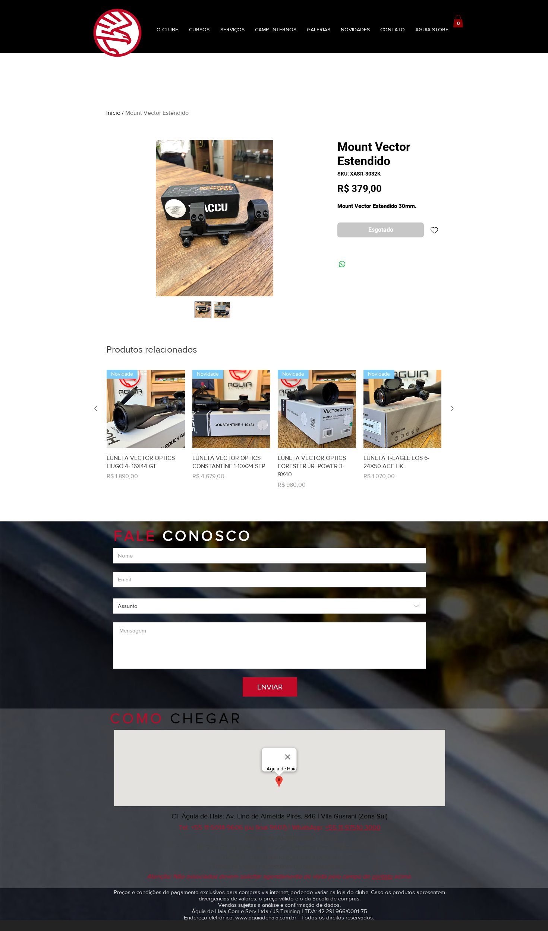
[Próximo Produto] (452, 408)
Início (113, 113)
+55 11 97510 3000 (353, 827)
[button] (458, 21)
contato (382, 876)
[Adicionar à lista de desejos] (434, 230)
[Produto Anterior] (95, 408)
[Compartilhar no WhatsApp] (342, 264)
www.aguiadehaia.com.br (265, 917)
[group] (274, 429)
